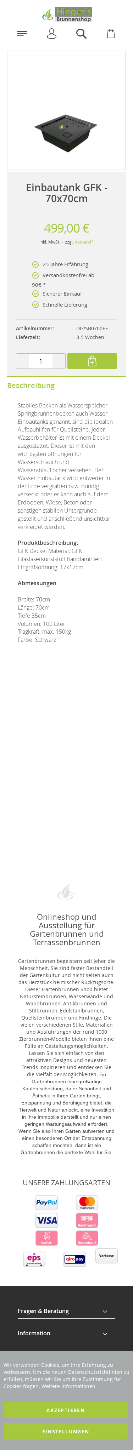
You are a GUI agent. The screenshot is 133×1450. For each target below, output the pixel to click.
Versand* (84, 242)
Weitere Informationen (68, 1386)
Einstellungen (65, 1431)
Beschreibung (31, 385)
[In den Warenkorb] (92, 361)
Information (34, 1333)
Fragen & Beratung (43, 1311)
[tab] (66, 1311)
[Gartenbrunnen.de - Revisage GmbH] (66, 14)
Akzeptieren (65, 1410)
